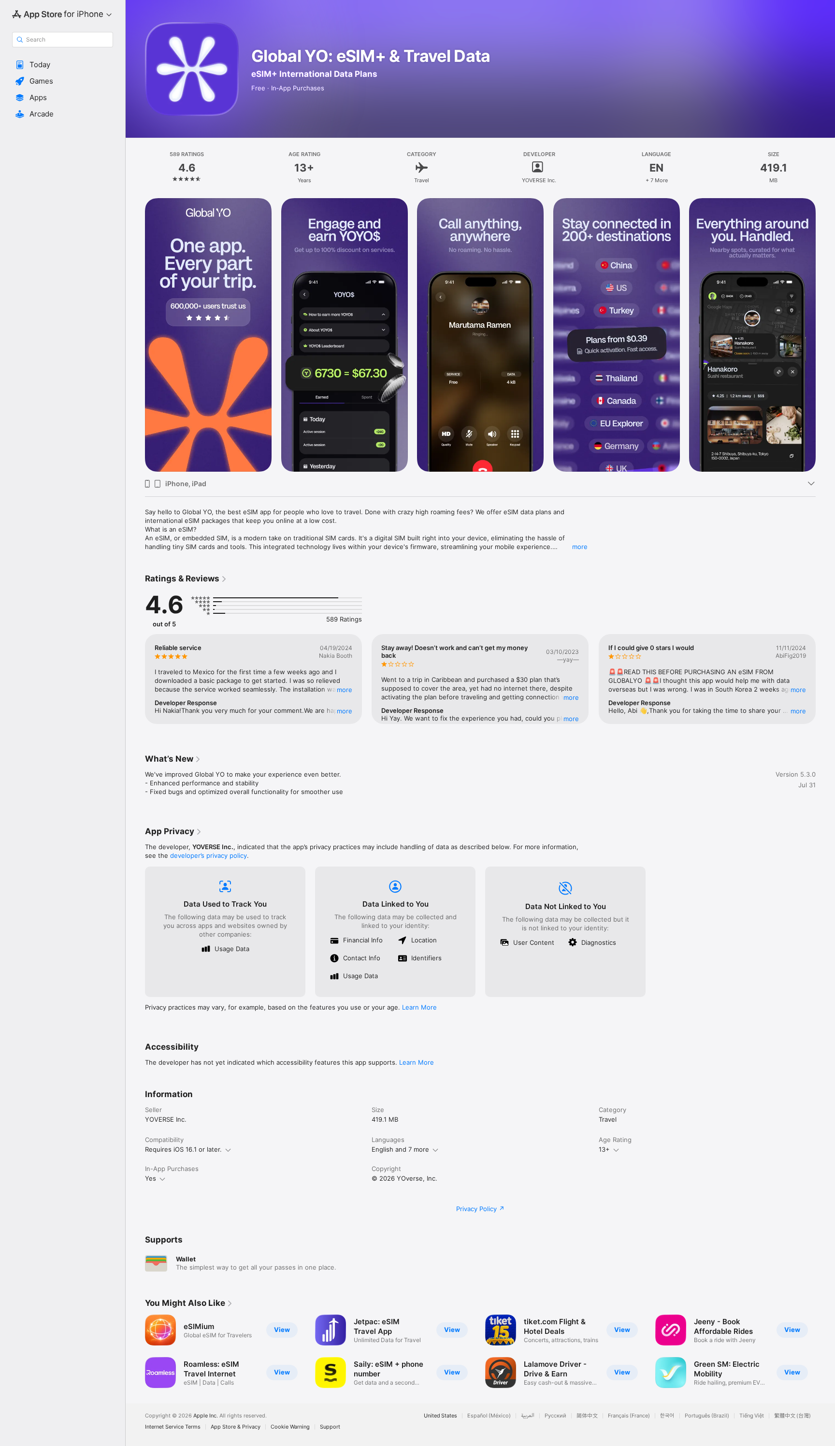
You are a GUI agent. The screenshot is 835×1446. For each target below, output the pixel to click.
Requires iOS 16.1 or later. (183, 1149)
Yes (150, 1178)
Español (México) (489, 1415)
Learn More (419, 1007)
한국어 (667, 1415)
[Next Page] (825, 334)
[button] (63, 65)
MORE (344, 690)
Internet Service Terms (173, 1427)
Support (330, 1427)
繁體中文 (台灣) (792, 1415)
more (580, 546)
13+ (604, 1149)
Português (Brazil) (707, 1415)
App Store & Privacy (235, 1427)
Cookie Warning (290, 1427)
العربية (527, 1415)
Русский (555, 1415)
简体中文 (587, 1415)
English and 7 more (400, 1149)
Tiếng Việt (751, 1415)
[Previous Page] (135, 334)
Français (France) (629, 1415)
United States (440, 1415)
